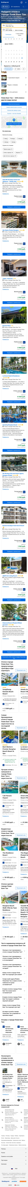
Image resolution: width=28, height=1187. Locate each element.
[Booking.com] (5, 2)
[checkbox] (22, 47)
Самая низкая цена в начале (14, 107)
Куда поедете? (9, 24)
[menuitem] (5, 6)
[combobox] (14, 26)
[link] (5, 138)
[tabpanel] (14, 54)
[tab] (8, 34)
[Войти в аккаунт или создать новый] (21, 2)
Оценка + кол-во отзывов (14, 113)
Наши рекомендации (14, 104)
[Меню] (26, 2)
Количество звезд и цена (14, 110)
